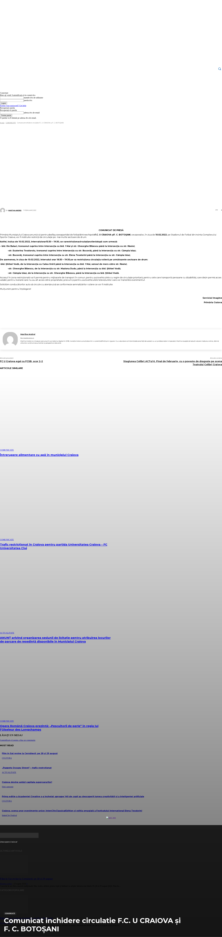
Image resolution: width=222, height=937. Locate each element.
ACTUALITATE (7, 633)
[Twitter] (101, 219)
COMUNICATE (10, 913)
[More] (126, 220)
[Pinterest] (109, 219)
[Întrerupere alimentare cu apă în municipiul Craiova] (56, 411)
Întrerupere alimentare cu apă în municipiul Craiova (39, 455)
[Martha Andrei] (10, 339)
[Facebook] (94, 219)
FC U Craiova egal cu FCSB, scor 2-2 (21, 361)
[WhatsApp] (117, 219)
